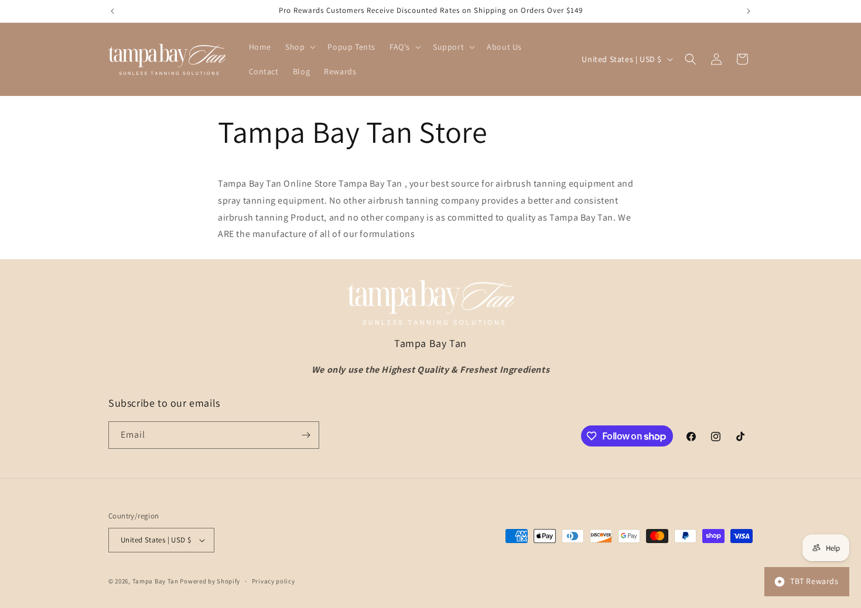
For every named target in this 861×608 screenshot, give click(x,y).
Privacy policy (273, 581)
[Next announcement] (748, 11)
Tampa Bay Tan (155, 581)
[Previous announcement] (112, 11)
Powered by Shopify (210, 581)
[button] (299, 47)
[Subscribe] (306, 435)
